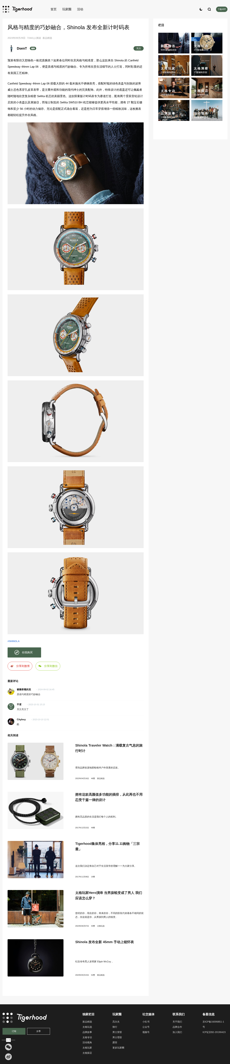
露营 (114, 1042)
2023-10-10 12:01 (41, 719)
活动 (80, 9)
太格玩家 (87, 1047)
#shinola (14, 641)
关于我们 (177, 1021)
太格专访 (87, 1037)
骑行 (114, 1027)
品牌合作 (177, 1027)
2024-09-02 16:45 (46, 689)
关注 (138, 48)
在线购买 (27, 652)
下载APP (222, 9)
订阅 (14, 1031)
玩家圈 (66, 9)
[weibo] (8, 1056)
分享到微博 (23, 666)
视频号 (146, 1032)
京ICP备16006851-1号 (213, 1024)
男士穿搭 (117, 1032)
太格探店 (87, 1053)
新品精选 (47, 38)
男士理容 (117, 1037)
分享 (38, 1031)
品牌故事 (87, 1032)
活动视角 (87, 1042)
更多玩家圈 (118, 1047)
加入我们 (177, 1032)
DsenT (22, 48)
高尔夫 (116, 1021)
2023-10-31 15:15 (36, 704)
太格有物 (23, 9)
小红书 (146, 1021)
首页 (54, 9)
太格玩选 (101, 926)
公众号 (146, 1027)
